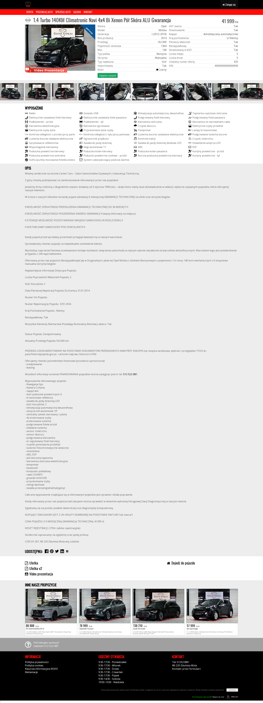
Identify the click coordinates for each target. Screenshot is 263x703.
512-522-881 (130, 374)
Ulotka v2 (35, 568)
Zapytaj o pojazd (107, 75)
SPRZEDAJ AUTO (63, 12)
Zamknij (232, 690)
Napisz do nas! (208, 697)
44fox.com (234, 697)
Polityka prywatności (37, 662)
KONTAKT (88, 12)
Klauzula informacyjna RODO (41, 668)
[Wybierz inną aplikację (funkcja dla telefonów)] (67, 551)
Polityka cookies (34, 665)
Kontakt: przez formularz (186, 668)
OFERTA (29, 12)
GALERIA (77, 12)
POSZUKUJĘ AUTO (44, 12)
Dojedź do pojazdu (183, 563)
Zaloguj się (230, 4)
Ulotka (33, 563)
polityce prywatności (217, 690)
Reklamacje (31, 672)
